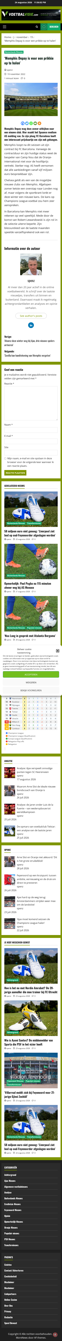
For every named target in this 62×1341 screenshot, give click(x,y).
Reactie (9, 383)
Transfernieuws (34, 523)
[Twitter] (27, 123)
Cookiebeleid (10, 1276)
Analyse (8, 1192)
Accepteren (31, 674)
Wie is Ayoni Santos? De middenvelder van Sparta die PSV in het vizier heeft (28, 1042)
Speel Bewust (10, 1323)
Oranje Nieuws (11, 1227)
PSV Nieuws (9, 1239)
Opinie (7, 1216)
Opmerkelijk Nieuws (13, 1221)
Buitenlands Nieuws (14, 52)
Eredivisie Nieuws (12, 1204)
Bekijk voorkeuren (31, 690)
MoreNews (22, 1337)
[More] (39, 123)
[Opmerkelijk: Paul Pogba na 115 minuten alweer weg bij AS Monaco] (31, 561)
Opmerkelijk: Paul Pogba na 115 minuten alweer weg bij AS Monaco (27, 585)
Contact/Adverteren (13, 1270)
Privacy (7, 1311)
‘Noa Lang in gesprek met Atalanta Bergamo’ (30, 635)
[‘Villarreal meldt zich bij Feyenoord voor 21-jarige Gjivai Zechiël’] (31, 1070)
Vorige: (29, 341)
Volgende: (27, 353)
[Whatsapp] (31, 123)
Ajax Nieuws (9, 1180)
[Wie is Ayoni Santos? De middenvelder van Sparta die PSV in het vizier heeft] (31, 1018)
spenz (10, 70)
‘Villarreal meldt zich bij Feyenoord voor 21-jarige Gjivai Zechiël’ (29, 1094)
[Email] (35, 123)
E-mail (8, 435)
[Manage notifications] (55, 1334)
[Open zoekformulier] (37, 27)
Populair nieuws (34, 628)
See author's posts (31, 316)
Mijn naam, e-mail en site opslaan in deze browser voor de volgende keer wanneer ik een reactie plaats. (30, 462)
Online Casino (10, 1299)
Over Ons (8, 1305)
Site (6, 447)
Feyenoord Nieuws (15, 1081)
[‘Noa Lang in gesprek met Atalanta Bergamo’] (31, 614)
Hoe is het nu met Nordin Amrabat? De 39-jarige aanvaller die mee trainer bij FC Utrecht (30, 990)
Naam (8, 424)
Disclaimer (9, 1282)
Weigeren (31, 682)
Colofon (8, 1264)
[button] (57, 650)
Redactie (8, 1317)
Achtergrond (12, 980)
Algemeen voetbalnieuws (16, 1186)
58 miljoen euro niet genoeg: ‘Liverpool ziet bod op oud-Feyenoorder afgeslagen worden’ (29, 533)
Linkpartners (10, 1294)
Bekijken (54, 26)
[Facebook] (23, 123)
